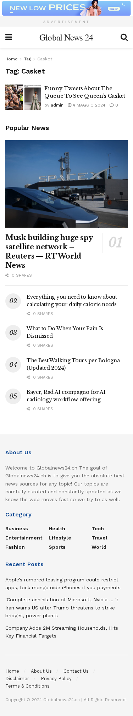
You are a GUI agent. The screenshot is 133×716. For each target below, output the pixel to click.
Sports (57, 547)
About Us (41, 671)
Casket (44, 58)
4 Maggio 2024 (88, 105)
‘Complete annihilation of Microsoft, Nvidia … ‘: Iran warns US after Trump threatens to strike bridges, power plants (61, 607)
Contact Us (76, 671)
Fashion (15, 547)
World (99, 547)
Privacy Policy (56, 678)
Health (57, 528)
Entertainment (23, 538)
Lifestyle (60, 538)
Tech (98, 528)
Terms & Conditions (27, 686)
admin (57, 105)
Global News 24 (66, 37)
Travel (99, 538)
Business (16, 528)
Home (11, 58)
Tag (27, 58)
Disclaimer (17, 678)
